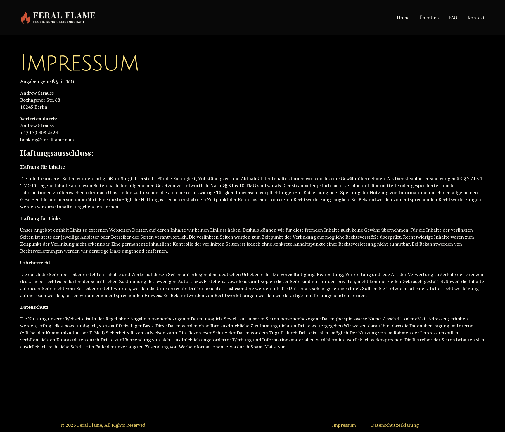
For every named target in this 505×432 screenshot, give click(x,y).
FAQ (453, 17)
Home (403, 17)
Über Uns (429, 17)
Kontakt (476, 17)
